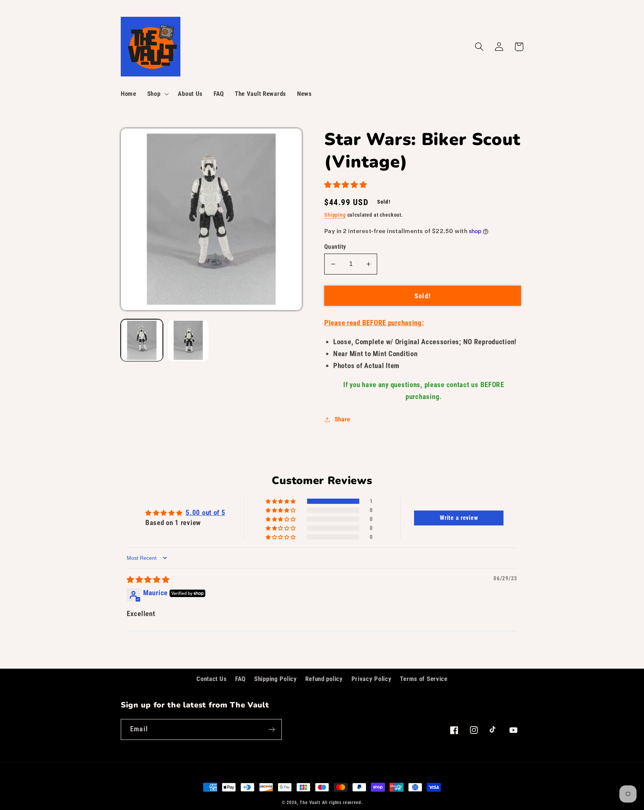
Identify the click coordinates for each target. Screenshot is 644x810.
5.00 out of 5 (205, 512)
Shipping (335, 215)
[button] (157, 94)
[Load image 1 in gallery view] (142, 340)
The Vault (310, 802)
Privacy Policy (371, 678)
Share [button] (342, 419)
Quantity (335, 247)
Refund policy (323, 678)
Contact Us (211, 678)
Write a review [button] (459, 517)
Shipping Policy (275, 678)
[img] (148, 579)
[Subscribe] (271, 729)
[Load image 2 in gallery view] (188, 340)
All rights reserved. (342, 802)
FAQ (240, 678)
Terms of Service (424, 678)
